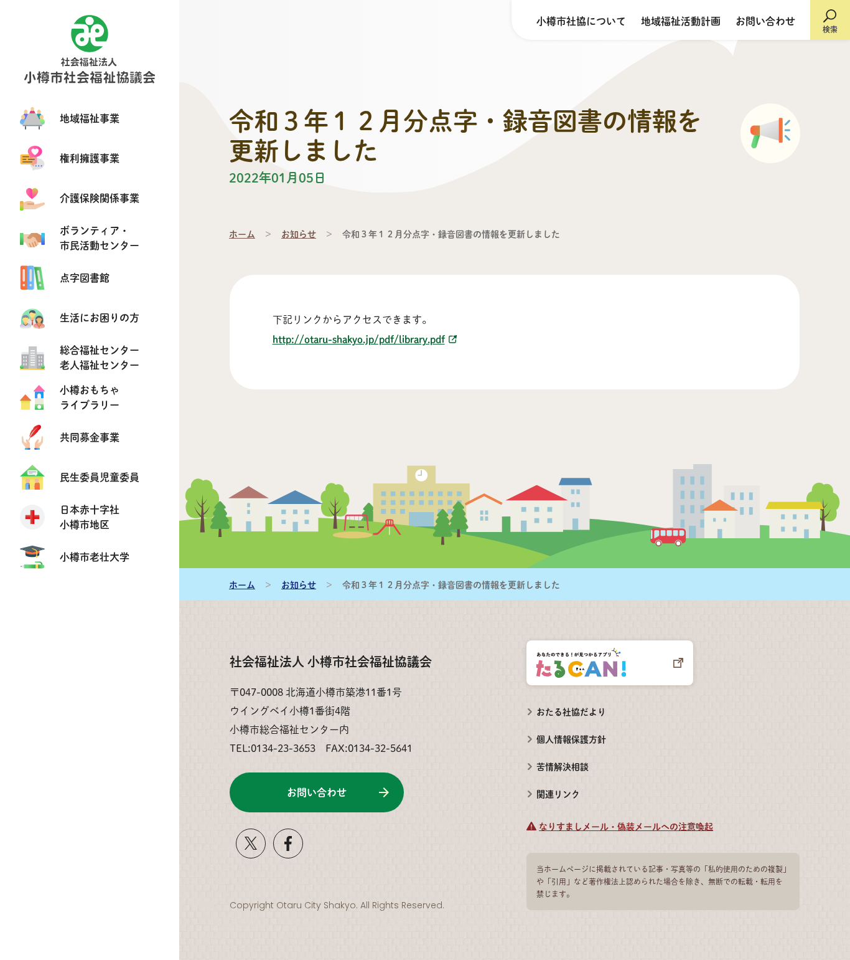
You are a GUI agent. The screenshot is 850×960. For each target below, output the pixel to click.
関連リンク (558, 793)
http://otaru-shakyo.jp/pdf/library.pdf (359, 339)
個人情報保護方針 (571, 739)
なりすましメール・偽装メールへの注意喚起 (626, 826)
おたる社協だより (571, 711)
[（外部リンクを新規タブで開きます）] (251, 853)
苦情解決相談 (557, 762)
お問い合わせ (765, 21)
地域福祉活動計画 (681, 21)
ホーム (242, 233)
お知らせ (298, 233)
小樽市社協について (581, 21)
